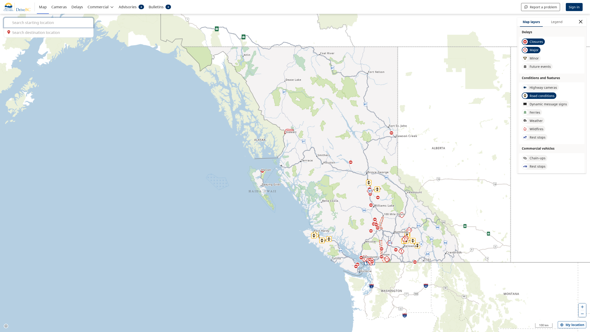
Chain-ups (538, 158)
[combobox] (49, 22)
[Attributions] (6, 326)
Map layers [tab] (531, 22)
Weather (536, 121)
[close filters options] (581, 21)
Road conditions (542, 96)
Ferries (535, 112)
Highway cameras (543, 87)
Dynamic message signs (548, 104)
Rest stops (538, 137)
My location (575, 325)
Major (534, 50)
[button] (100, 6)
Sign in (574, 7)
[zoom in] (582, 306)
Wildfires (536, 129)
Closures (536, 41)
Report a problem (543, 7)
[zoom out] (582, 313)
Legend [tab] (557, 22)
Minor (534, 58)
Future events (540, 66)
